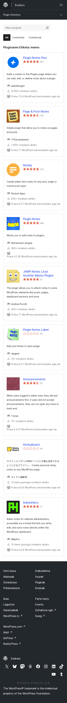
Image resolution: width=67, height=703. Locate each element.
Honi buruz (9, 570)
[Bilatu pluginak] (47, 28)
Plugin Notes (31, 219)
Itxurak (39, 576)
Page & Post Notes (36, 111)
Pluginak (40, 582)
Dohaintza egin (45, 610)
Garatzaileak (10, 610)
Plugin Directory (11, 14)
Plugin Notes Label (36, 329)
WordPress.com (14, 626)
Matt (7, 632)
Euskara (15, 658)
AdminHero (30, 502)
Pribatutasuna (11, 588)
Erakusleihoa (42, 570)
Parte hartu (42, 598)
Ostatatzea (10, 582)
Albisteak (8, 576)
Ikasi (6, 598)
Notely (27, 165)
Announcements (34, 379)
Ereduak (40, 588)
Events (39, 604)
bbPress (9, 638)
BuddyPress (12, 643)
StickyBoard (31, 444)
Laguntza (8, 604)
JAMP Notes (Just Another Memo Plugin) (38, 273)
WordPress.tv (13, 616)
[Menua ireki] (62, 5)
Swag (40, 616)
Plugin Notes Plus (35, 57)
